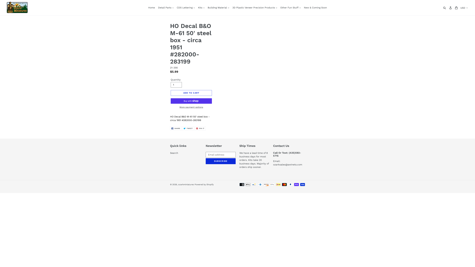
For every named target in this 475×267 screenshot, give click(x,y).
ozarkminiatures (186, 184)
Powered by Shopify (204, 184)
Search (174, 153)
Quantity (176, 79)
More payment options (191, 107)
